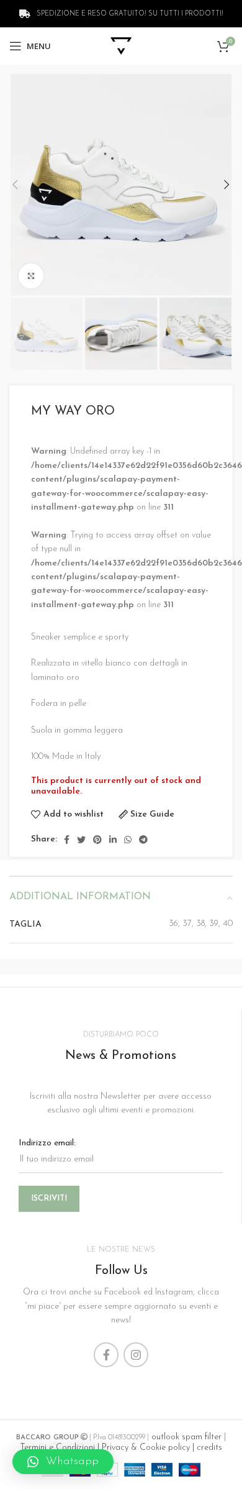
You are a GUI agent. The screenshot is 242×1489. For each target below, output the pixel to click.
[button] (63, 1461)
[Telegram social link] (143, 840)
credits (209, 1447)
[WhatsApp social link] (127, 840)
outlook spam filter (185, 1437)
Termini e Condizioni (57, 1447)
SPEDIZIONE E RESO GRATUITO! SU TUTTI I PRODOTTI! (129, 14)
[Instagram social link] (135, 1354)
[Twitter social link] (81, 840)
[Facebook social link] (66, 840)
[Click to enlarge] (31, 275)
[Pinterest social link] (97, 840)
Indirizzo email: (47, 1143)
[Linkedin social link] (112, 840)
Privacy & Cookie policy (146, 1447)
